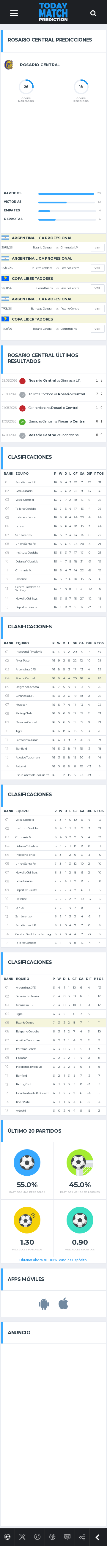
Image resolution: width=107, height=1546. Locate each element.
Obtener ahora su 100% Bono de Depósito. (53, 1260)
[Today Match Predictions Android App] (43, 1306)
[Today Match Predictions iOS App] (63, 1306)
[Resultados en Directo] (67, 1536)
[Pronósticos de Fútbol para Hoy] (7, 1536)
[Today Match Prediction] (53, 11)
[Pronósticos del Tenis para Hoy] (37, 1536)
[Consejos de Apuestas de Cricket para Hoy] (22, 1536)
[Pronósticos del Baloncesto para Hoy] (52, 1536)
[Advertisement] (53, 152)
